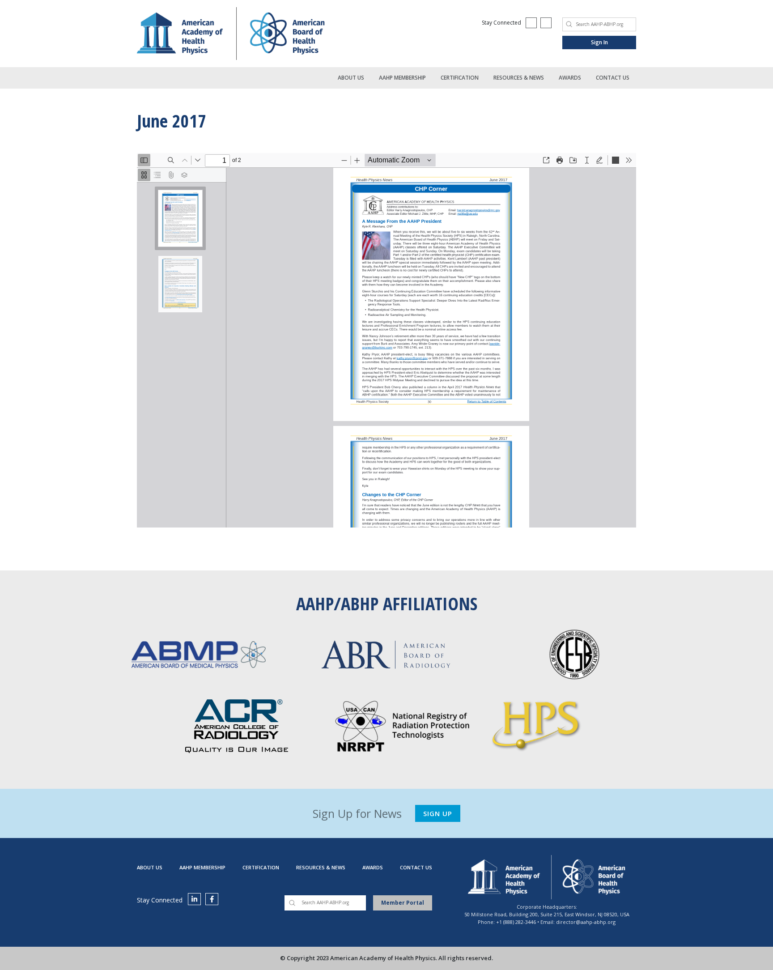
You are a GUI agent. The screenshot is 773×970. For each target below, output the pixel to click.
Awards (570, 77)
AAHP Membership (402, 77)
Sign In (599, 42)
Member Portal (402, 902)
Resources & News (518, 77)
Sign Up (437, 813)
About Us (351, 77)
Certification (460, 77)
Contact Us (612, 77)
